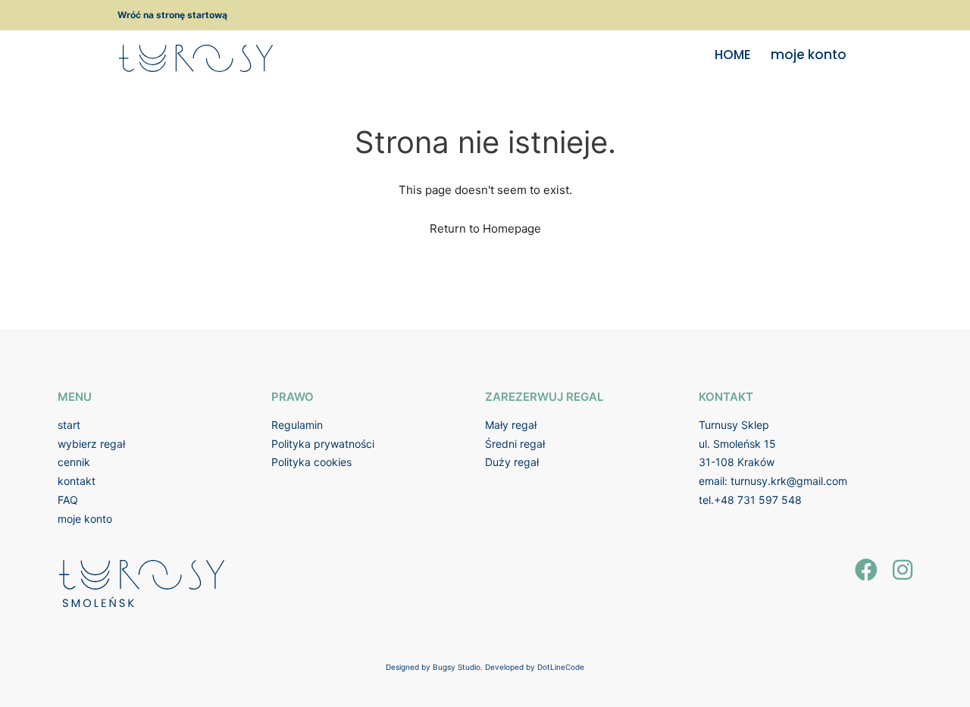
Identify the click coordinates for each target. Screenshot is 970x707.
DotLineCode (560, 666)
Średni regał (515, 443)
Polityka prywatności (322, 443)
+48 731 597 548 (758, 499)
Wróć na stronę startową (172, 14)
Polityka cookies (311, 461)
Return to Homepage (485, 228)
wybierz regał (91, 443)
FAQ (68, 499)
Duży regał (512, 461)
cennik (74, 461)
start (69, 424)
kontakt (76, 480)
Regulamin (297, 424)
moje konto (808, 54)
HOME (733, 54)
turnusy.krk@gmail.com (789, 480)
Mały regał (511, 424)
